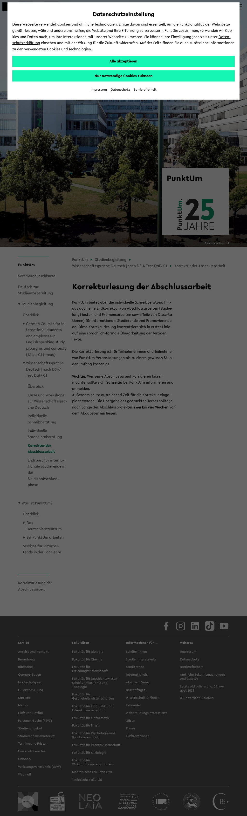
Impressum (98, 89)
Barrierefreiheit (145, 89)
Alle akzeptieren (123, 61)
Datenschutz (120, 89)
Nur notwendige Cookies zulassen (124, 75)
